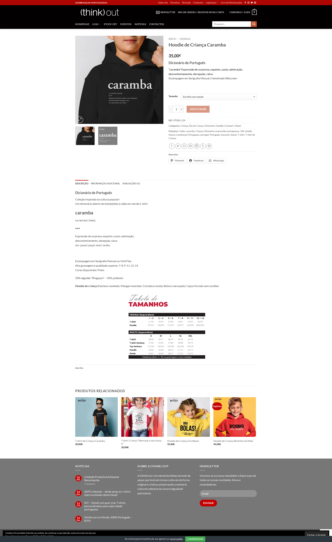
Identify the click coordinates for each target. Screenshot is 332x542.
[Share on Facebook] (172, 146)
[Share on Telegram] (209, 146)
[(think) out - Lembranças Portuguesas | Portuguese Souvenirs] (99, 12)
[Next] (157, 80)
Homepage (82, 24)
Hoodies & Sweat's (225, 125)
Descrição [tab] (81, 183)
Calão (182, 131)
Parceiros (175, 2)
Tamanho (173, 96)
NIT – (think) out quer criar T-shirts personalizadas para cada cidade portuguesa (105, 506)
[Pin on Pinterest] (190, 146)
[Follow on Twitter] (252, 3)
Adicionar (198, 109)
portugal (204, 134)
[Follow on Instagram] (248, 3)
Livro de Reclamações (231, 2)
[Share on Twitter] (178, 146)
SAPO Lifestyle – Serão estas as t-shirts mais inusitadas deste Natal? (107, 493)
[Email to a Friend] (184, 146)
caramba (190, 131)
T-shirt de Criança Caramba (90, 440)
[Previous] (81, 80)
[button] (166, 12)
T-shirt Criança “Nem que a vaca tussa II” (141, 442)
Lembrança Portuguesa (187, 134)
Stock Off (110, 24)
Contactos (198, 2)
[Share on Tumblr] (203, 146)
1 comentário (95, 484)
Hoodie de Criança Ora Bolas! (183, 440)
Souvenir (225, 134)
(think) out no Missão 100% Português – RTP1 (108, 519)
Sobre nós (163, 2)
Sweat (233, 134)
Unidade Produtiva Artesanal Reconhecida (101, 478)
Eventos (126, 24)
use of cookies (176, 539)
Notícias (140, 24)
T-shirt (241, 134)
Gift (242, 131)
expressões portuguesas (227, 131)
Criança (185, 38)
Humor (172, 134)
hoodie (248, 131)
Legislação (211, 2)
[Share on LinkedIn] (197, 146)
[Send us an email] (255, 3)
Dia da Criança (196, 125)
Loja (95, 24)
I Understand (195, 539)
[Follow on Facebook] (245, 3)
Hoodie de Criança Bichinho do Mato (233, 440)
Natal (238, 125)
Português (215, 134)
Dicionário (210, 125)
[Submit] (254, 24)
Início (172, 38)
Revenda (186, 2)
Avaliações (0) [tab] (131, 183)
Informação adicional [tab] (105, 183)
